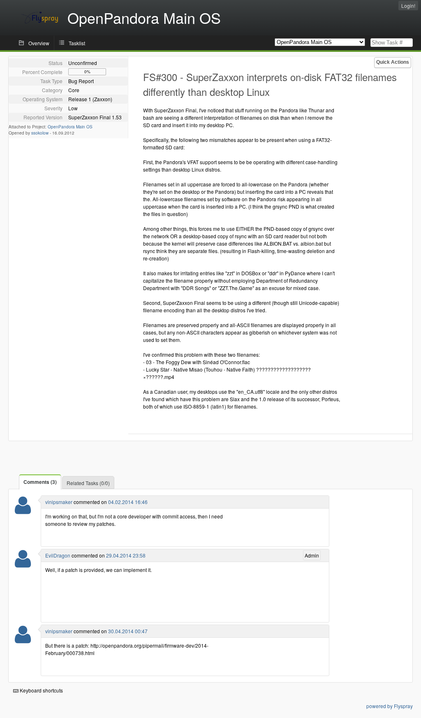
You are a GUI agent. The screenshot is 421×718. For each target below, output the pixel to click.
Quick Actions (392, 62)
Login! (408, 5)
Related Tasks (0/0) (88, 482)
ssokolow (40, 133)
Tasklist (77, 43)
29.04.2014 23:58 (126, 555)
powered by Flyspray (389, 705)
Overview (38, 43)
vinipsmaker (58, 501)
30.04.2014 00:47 (128, 630)
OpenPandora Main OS (70, 127)
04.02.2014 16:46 (128, 501)
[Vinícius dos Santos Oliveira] (23, 510)
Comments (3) (40, 482)
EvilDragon (57, 555)
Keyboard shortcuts (41, 690)
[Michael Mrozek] (23, 563)
